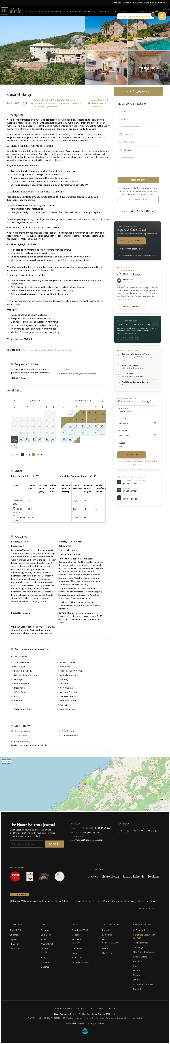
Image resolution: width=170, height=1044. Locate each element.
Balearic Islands (71, 373)
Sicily (43, 939)
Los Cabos (76, 948)
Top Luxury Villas (141, 943)
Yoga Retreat (51, 106)
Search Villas (131, 454)
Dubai (105, 939)
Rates (18, 471)
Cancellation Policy (20, 741)
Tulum (74, 953)
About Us (137, 961)
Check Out (123, 431)
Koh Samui (107, 935)
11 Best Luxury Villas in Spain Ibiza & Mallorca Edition (47, 350)
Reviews (137, 975)
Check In (123, 419)
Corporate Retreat (43, 100)
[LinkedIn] (142, 830)
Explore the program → (128, 338)
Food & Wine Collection (64, 100)
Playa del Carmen (80, 962)
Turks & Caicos (17, 930)
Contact (137, 989)
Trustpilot (137, 273)
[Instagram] (156, 830)
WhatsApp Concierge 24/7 (131, 249)
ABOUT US (80, 11)
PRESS (91, 11)
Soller (66, 369)
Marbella (45, 962)
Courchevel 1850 (79, 930)
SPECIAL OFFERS (63, 11)
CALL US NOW (143, 11)
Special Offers (140, 956)
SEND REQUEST (138, 180)
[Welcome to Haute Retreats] (162, 16)
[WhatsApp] (128, 830)
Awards (136, 970)
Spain (59, 119)
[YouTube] (149, 830)
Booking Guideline (63, 1008)
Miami (105, 948)
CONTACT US (126, 11)
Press (136, 966)
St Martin (14, 944)
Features (20, 536)
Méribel (75, 935)
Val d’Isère (76, 939)
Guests (122, 443)
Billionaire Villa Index (143, 984)
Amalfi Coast (47, 944)
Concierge (138, 947)
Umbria (44, 948)
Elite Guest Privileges (143, 952)
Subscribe (54, 844)
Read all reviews (131, 306)
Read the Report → (148, 908)
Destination (124, 408)
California (107, 953)
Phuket (105, 930)
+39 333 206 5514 (131, 498)
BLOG (114, 11)
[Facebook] (121, 830)
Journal (136, 979)
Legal (91, 1008)
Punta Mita (76, 957)
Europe (83, 373)
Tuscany (45, 930)
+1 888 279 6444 (130, 483)
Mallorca (92, 373)
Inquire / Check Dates (131, 240)
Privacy (101, 1008)
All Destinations (140, 930)
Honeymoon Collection (45, 103)
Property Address (27, 364)
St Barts (14, 935)
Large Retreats (64, 103)
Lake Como (46, 935)
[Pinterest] (135, 830)
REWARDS (47, 11)
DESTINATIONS (31, 11)
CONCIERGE (103, 11)
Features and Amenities (32, 649)
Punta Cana (15, 948)
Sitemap (112, 1008)
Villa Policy (22, 726)
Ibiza (43, 957)
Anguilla (14, 939)
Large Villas (96, 100)
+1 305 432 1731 (130, 491)
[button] (87, 18)
